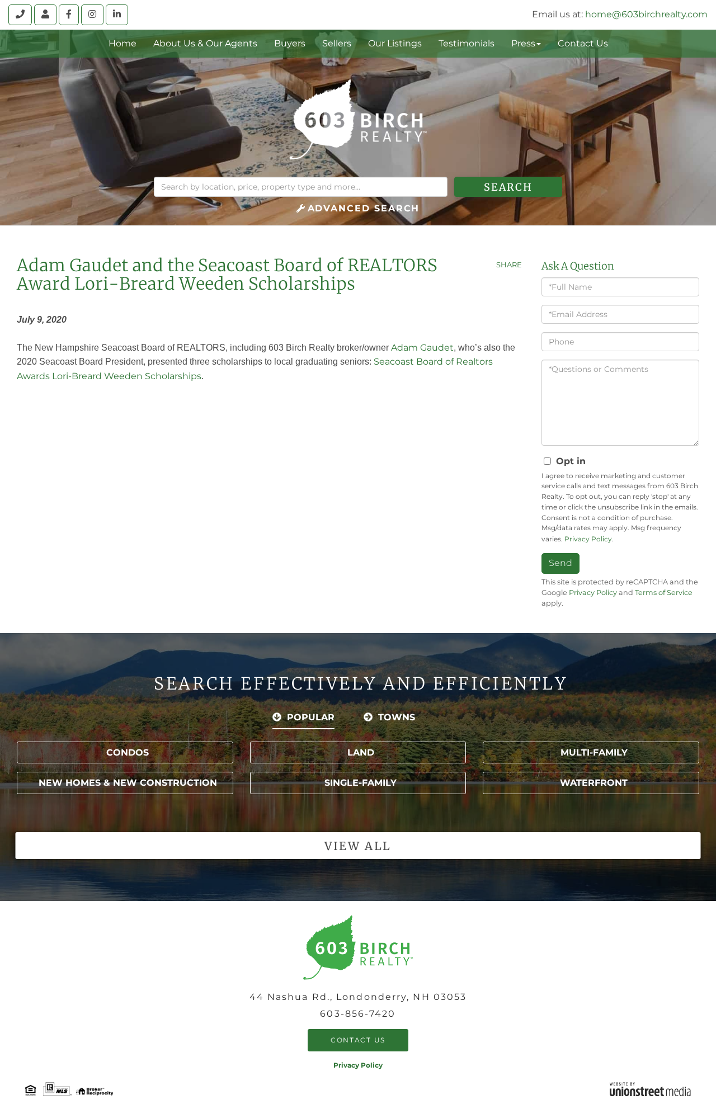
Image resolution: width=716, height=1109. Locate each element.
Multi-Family (594, 752)
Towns (396, 717)
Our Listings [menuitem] (395, 43)
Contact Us (358, 1040)
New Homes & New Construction (128, 782)
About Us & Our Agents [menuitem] (205, 43)
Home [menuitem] (122, 43)
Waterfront (594, 782)
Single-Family (360, 782)
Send (560, 563)
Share (509, 264)
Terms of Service (664, 592)
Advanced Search (364, 208)
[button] (508, 187)
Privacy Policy (588, 539)
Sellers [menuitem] (336, 43)
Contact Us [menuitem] (583, 43)
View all (357, 846)
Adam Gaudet (422, 347)
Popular (311, 717)
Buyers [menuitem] (289, 43)
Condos (127, 752)
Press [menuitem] (523, 43)
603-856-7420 (357, 1013)
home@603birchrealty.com (646, 14)
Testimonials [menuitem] (466, 43)
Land (360, 752)
